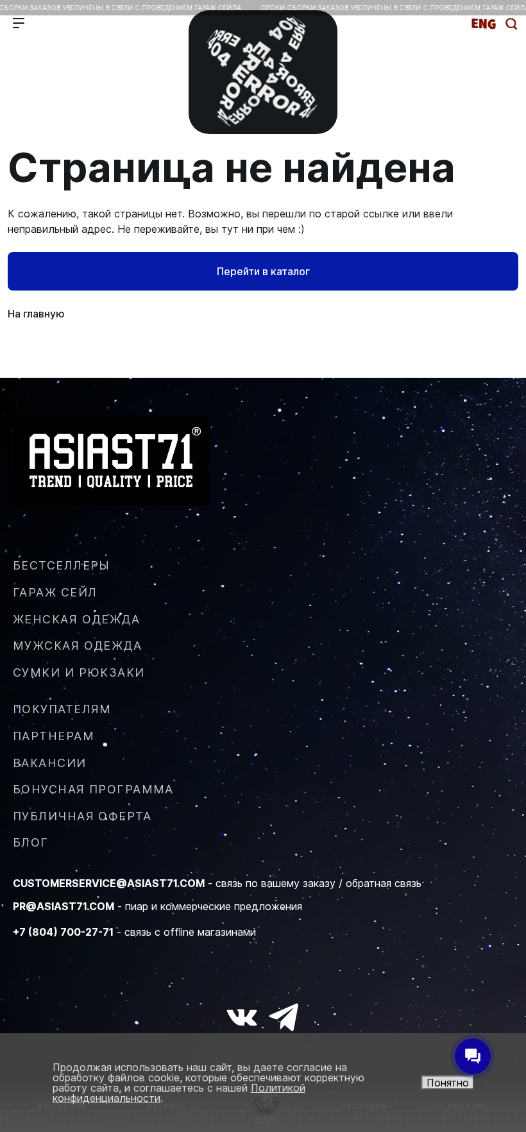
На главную (36, 313)
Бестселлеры (61, 565)
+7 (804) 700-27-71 (63, 931)
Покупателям (62, 709)
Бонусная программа (93, 789)
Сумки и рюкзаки (79, 672)
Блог (31, 842)
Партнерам (53, 736)
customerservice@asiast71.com (109, 883)
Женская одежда (76, 619)
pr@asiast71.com (63, 906)
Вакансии (50, 763)
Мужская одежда (77, 645)
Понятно (448, 1082)
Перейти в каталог (263, 271)
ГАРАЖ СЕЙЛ (55, 592)
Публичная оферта (82, 816)
